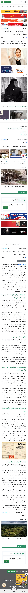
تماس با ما (18, 571)
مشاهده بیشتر (5, 107)
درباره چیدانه (24, 571)
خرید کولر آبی (24, 132)
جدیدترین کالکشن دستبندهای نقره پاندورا (17, 129)
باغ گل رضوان (23, 135)
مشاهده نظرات (4, 28)
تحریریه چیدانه (20, 139)
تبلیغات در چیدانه (11, 571)
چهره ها (25, 28)
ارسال (5, 208)
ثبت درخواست (7, 2)
